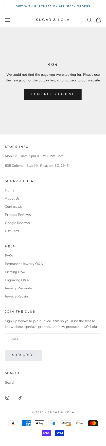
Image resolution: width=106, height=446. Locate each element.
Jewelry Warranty (18, 288)
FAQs (9, 255)
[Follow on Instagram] (7, 397)
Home (9, 190)
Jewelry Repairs (17, 296)
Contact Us (13, 206)
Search (10, 382)
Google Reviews (17, 223)
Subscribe (23, 355)
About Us (12, 198)
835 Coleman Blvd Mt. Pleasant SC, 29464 (38, 165)
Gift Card (12, 231)
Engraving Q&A (17, 280)
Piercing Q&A (15, 272)
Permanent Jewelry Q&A (24, 263)
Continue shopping (53, 94)
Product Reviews (18, 214)
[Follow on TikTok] (20, 397)
